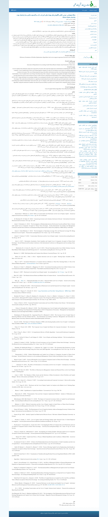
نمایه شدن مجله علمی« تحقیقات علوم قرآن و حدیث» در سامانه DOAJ (88, 145)
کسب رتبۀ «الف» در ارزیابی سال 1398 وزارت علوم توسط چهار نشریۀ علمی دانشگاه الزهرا (88, 137)
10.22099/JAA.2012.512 (38, 282)
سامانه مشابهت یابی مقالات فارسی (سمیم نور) (88, 116)
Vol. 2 (38, 459)
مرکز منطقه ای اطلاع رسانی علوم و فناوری (88, 93)
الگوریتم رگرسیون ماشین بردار (51, 52)
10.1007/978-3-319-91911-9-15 (56, 485)
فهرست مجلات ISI (93, 81)
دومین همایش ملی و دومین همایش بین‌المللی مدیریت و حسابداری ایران (57, 186)
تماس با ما (84, 10)
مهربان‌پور (69, 203)
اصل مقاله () (38, 21)
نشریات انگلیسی (93, 48)
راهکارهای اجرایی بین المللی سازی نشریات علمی (88, 126)
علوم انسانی (94, 37)
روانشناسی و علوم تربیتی (91, 29)
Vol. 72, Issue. (61, 272)
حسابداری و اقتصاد (92, 26)
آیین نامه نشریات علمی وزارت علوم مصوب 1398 (88, 68)
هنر (96, 50)
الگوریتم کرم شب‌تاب (63, 52)
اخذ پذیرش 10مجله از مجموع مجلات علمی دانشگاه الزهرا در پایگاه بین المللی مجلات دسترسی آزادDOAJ (88, 166)
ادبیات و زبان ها (93, 18)
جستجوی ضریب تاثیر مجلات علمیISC (88, 76)
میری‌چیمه (58, 203)
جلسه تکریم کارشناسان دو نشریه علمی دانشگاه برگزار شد (88, 129)
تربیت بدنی (94, 23)
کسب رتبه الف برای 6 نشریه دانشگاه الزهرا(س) (88, 133)
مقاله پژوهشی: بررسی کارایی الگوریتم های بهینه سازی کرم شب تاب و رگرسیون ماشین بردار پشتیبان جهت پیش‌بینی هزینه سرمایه (46, 15)
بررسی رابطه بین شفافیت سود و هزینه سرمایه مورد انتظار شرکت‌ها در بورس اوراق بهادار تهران (43, 172)
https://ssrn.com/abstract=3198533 (33, 323)
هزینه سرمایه (71, 52)
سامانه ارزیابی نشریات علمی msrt (89, 79)
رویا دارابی (72, 29)
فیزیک (95, 42)
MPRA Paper (68, 291)
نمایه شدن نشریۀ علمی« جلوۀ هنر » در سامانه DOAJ (88, 141)
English (14, 10)
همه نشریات (94, 15)
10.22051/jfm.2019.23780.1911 (56, 25)
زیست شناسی (93, 34)
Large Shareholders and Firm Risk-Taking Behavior (51, 291)
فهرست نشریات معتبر (92, 108)
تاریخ (95, 20)
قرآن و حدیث (93, 45)
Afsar (21, 281)
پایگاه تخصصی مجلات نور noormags (88, 87)
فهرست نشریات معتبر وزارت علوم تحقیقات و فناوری (88, 102)
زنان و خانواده (93, 31)
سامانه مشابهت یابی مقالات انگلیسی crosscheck (88, 112)
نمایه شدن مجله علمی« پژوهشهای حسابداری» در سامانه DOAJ (88, 148)
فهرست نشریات (93, 10)
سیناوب (42, 513)
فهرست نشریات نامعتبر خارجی (90, 105)
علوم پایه (94, 39)
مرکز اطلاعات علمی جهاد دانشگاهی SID (88, 84)
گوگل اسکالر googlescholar (90, 89)
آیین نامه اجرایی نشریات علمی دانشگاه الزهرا (88, 72)
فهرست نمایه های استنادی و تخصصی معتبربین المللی (88, 97)
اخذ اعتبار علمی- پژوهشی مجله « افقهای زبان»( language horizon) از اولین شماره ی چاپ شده (88, 161)
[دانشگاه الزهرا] (87, 57)
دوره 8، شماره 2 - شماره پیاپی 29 (63, 21)
